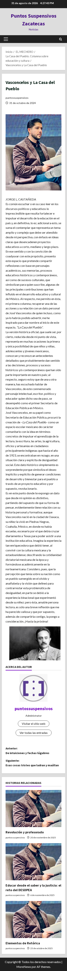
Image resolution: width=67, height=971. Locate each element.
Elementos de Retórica (23, 943)
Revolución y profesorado (25, 832)
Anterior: (27, 750)
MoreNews (23, 966)
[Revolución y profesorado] (33, 808)
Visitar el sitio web (33, 723)
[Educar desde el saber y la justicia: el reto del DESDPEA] (33, 861)
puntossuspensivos (17, 97)
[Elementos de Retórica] (33, 919)
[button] (6, 39)
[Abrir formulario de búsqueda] (60, 39)
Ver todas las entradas (34, 732)
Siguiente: (32, 763)
